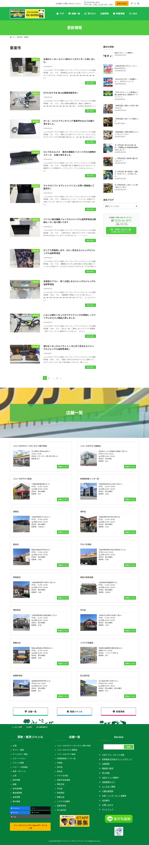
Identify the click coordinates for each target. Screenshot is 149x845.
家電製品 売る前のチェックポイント (117, 759)
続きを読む (90, 83)
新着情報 (120, 711)
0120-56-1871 (93, 2)
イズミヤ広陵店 (63, 801)
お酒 (14, 745)
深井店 (60, 767)
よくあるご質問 (17, 727)
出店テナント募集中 (110, 777)
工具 (14, 775)
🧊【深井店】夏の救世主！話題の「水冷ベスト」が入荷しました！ (126, 174)
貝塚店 (60, 763)
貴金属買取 (17, 793)
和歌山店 (60, 797)
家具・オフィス (19, 771)
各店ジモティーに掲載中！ (124, 53)
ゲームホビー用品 (20, 754)
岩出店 (60, 771)
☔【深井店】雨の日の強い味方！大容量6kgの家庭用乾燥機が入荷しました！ (126, 147)
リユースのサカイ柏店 (66, 754)
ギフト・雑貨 (18, 750)
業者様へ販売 (107, 768)
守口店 (60, 788)
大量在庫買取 (107, 791)
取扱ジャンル (76, 711)
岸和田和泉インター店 (66, 758)
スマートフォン (19, 758)
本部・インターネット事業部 (114, 796)
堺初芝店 (60, 784)
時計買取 (16, 780)
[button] (30, 827)
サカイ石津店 (62, 775)
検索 (128, 747)
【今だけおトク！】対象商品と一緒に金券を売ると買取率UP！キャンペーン (127, 94)
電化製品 (16, 801)
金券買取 (16, 797)
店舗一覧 (32, 711)
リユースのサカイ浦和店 (67, 750)
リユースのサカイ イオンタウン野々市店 (74, 745)
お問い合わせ (122, 4)
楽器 (14, 784)
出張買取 (106, 764)
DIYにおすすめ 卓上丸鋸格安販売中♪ (61, 93)
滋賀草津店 (61, 805)
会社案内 (29, 727)
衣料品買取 (17, 788)
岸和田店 (60, 793)
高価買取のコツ (108, 782)
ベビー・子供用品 (20, 767)
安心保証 (106, 773)
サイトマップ (107, 809)
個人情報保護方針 (42, 727)
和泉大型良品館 (63, 780)
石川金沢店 (61, 810)
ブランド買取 (18, 763)
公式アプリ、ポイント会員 (113, 754)
